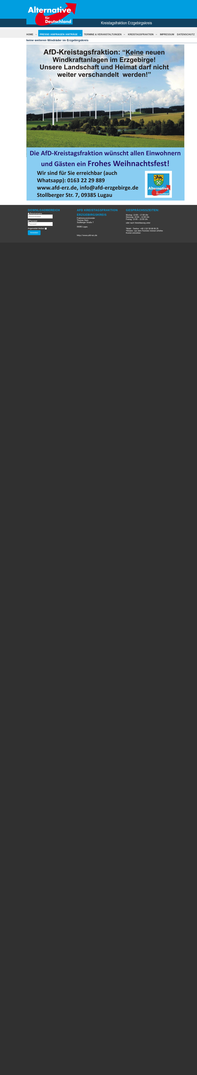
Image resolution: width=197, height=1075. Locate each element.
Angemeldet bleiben (36, 228)
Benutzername (36, 213)
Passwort (33, 221)
